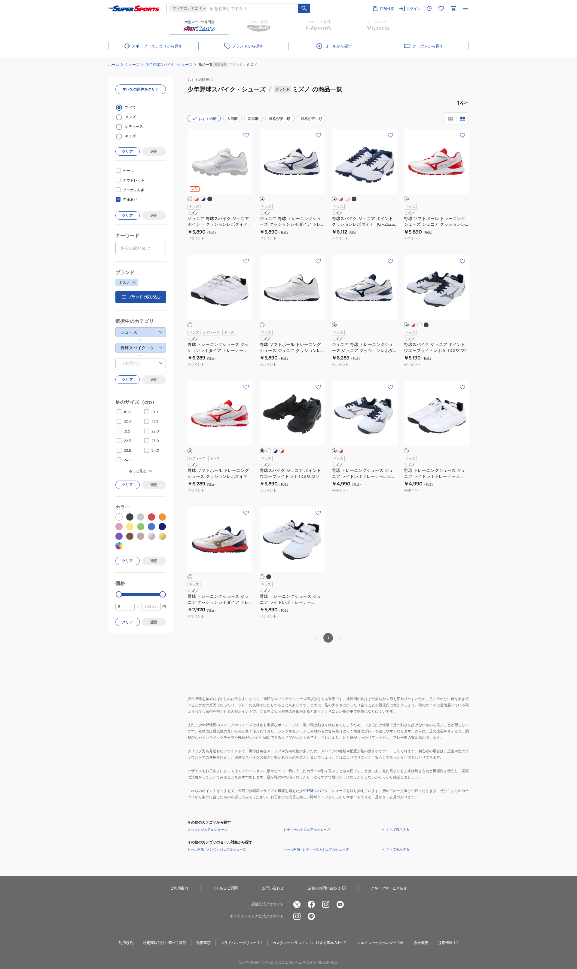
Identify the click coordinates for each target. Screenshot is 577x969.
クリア (127, 151)
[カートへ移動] (453, 8)
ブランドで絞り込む (144, 297)
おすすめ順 (208, 118)
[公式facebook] (311, 904)
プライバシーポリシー (239, 942)
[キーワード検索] (304, 8)
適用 (153, 151)
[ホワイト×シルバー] (190, 199)
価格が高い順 (311, 118)
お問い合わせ (273, 888)
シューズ (132, 64)
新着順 (253, 118)
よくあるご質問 (225, 888)
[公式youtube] (340, 904)
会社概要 (421, 942)
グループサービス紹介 (389, 888)
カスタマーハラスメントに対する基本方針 (307, 942)
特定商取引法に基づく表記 (164, 942)
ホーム (113, 64)
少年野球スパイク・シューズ (168, 64)
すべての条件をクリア (141, 89)
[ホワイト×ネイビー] (203, 199)
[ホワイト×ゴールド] (190, 576)
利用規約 (126, 942)
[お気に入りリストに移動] (441, 8)
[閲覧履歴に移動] (429, 8)
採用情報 (445, 942)
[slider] (119, 594)
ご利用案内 (179, 888)
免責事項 (203, 942)
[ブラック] (209, 199)
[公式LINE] (311, 916)
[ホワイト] (190, 324)
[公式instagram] (325, 904)
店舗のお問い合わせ (324, 888)
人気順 (232, 118)
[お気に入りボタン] (246, 135)
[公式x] (297, 904)
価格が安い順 (280, 118)
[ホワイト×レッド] (196, 199)
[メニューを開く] (465, 8)
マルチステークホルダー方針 (380, 942)
